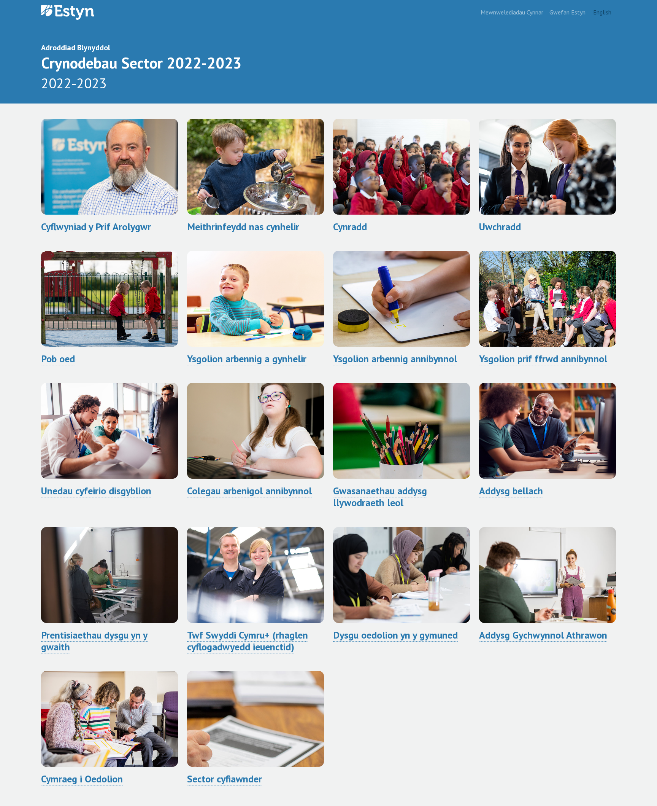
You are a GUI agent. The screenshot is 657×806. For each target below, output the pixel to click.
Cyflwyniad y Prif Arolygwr (96, 226)
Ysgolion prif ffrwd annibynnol (543, 358)
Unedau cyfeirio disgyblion (96, 490)
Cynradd (350, 226)
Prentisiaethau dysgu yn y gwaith (94, 641)
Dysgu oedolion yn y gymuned (395, 635)
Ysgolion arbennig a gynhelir (246, 358)
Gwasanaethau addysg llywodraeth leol (380, 496)
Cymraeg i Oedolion (82, 779)
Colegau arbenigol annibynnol (249, 490)
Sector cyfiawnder (224, 779)
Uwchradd (500, 226)
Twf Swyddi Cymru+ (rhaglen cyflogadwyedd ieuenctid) (247, 641)
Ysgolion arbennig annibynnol (395, 358)
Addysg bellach (511, 490)
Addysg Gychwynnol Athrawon (543, 635)
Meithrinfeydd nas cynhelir (243, 226)
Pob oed (58, 358)
